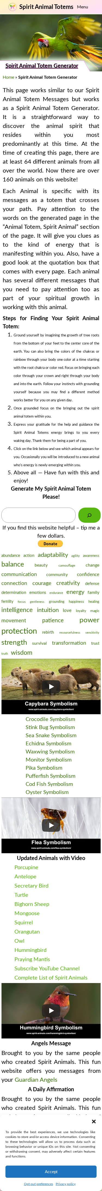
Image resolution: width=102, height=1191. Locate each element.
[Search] (89, 515)
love (67, 610)
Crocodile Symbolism (50, 719)
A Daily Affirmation (51, 1089)
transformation (69, 643)
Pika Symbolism (44, 768)
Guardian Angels (36, 1080)
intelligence (17, 610)
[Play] (51, 686)
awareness (91, 556)
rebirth (48, 632)
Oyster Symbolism (47, 792)
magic (94, 611)
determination (13, 593)
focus (22, 601)
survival (39, 643)
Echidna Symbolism (48, 743)
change (92, 565)
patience (53, 620)
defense (92, 584)
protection (19, 631)
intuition (48, 610)
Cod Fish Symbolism (49, 784)
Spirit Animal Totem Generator (41, 66)
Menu (82, 7)
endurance (56, 592)
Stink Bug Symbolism (50, 727)
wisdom (21, 653)
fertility (7, 602)
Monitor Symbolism (49, 760)
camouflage (66, 565)
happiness (76, 602)
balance (12, 564)
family (93, 592)
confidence (88, 574)
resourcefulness (69, 632)
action (28, 556)
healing (93, 602)
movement (13, 620)
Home (8, 77)
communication (19, 574)
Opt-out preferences (38, 1184)
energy (75, 592)
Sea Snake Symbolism (51, 735)
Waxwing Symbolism (50, 752)
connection (14, 583)
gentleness (37, 601)
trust (95, 643)
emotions (37, 593)
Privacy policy (66, 1184)
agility (75, 555)
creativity (68, 583)
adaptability (53, 555)
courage (41, 583)
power (89, 620)
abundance (10, 556)
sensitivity (92, 632)
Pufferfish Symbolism (50, 776)
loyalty (81, 611)
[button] (94, 1121)
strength (14, 642)
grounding (56, 602)
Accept (51, 1171)
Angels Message (51, 1043)
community (57, 575)
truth (4, 653)
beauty (41, 565)
